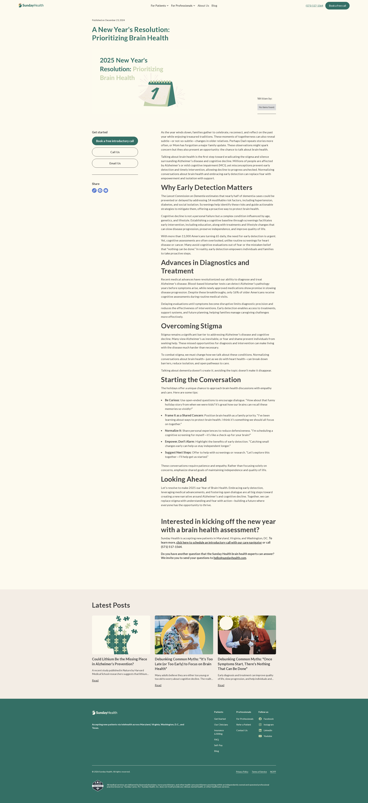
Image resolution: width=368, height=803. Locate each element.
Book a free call (337, 5)
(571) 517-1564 (314, 5)
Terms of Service (259, 771)
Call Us (115, 152)
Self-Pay (218, 745)
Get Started (220, 718)
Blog (214, 5)
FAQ (216, 739)
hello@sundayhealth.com (230, 558)
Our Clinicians (221, 724)
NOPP (273, 771)
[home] (72, 5)
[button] (160, 5)
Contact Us (242, 730)
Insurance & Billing (219, 732)
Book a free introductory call (115, 141)
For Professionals (244, 718)
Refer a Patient (243, 724)
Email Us (115, 163)
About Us (203, 5)
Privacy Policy (242, 771)
